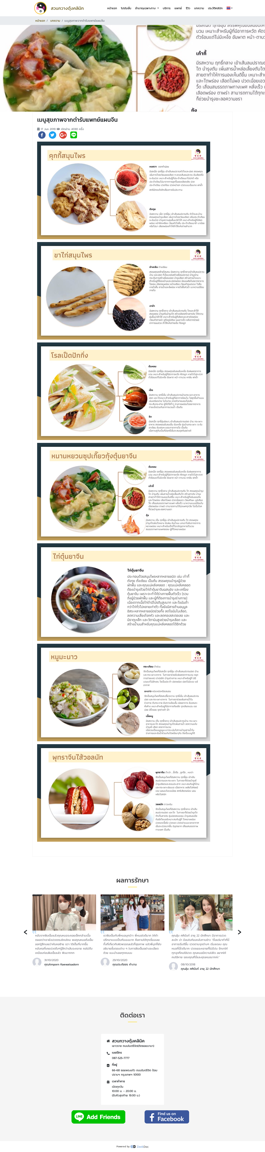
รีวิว (188, 8)
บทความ (199, 8)
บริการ (167, 8)
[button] (229, 8)
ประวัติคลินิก (215, 8)
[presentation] (25, 931)
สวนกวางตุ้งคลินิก (67, 8)
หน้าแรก (112, 8)
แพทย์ (178, 8)
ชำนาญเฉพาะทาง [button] (146, 8)
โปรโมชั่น (126, 8)
